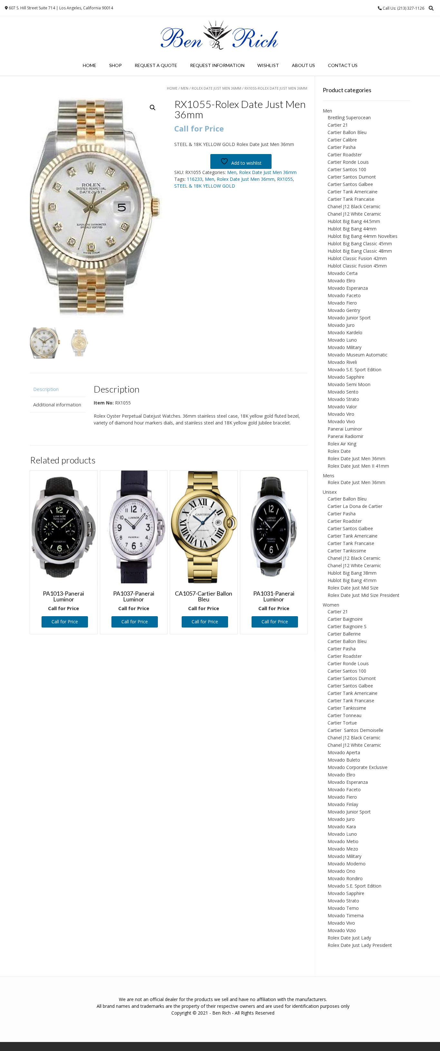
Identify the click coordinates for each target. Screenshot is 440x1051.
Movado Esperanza (348, 288)
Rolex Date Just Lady (349, 938)
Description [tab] (46, 389)
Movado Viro (341, 414)
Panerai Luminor (345, 429)
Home (89, 65)
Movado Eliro (341, 280)
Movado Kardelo (345, 332)
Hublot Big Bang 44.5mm (354, 221)
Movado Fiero (342, 303)
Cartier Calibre (342, 140)
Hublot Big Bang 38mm (352, 573)
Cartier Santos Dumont (352, 177)
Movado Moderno (347, 864)
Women (331, 605)
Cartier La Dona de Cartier (355, 506)
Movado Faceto (344, 295)
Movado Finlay (343, 804)
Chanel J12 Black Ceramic (354, 206)
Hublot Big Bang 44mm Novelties (362, 236)
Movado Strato (343, 399)
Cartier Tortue (342, 723)
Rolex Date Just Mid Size (353, 588)
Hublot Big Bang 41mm (352, 580)
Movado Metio (343, 841)
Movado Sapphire (346, 377)
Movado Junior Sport (349, 318)
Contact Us (343, 65)
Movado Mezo (343, 849)
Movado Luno (342, 340)
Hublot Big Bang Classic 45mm (360, 243)
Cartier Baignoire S (347, 626)
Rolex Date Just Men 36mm (216, 88)
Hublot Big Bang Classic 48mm (360, 251)
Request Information (217, 65)
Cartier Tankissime (347, 551)
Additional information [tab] (57, 404)
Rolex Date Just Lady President (360, 945)
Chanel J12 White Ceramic (354, 214)
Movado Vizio (342, 930)
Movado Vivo (341, 421)
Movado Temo (343, 908)
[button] (152, 107)
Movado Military (344, 347)
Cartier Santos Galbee (350, 184)
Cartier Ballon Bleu (347, 132)
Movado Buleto (344, 760)
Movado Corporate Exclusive (357, 767)
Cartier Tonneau (344, 715)
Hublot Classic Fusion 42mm (357, 258)
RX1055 (285, 179)
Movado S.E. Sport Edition (354, 369)
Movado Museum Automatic (357, 355)
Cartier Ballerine (344, 634)
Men (184, 88)
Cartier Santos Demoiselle (355, 730)
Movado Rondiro (345, 878)
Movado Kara (342, 826)
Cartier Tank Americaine (353, 192)
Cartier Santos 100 (347, 169)
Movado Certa (343, 273)
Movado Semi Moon (349, 384)
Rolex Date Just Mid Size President (363, 595)
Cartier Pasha (342, 147)
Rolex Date (339, 451)
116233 (194, 179)
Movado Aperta (344, 752)
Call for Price (65, 621)
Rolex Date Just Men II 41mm (358, 466)
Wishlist (268, 65)
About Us (303, 65)
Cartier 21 (338, 125)
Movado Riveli (342, 362)
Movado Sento (343, 392)
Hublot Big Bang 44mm (352, 229)
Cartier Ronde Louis (348, 162)
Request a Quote (156, 65)
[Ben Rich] (220, 35)
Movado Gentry (344, 310)
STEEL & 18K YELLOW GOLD (204, 186)
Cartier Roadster (345, 154)
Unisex (330, 492)
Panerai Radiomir (345, 436)
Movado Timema (346, 915)
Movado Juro (341, 325)
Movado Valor (342, 407)
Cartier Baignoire (345, 619)
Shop (115, 65)
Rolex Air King (342, 444)
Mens (328, 475)
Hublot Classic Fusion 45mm (357, 266)
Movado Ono (341, 871)
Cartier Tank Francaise (351, 199)
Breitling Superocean (349, 117)
